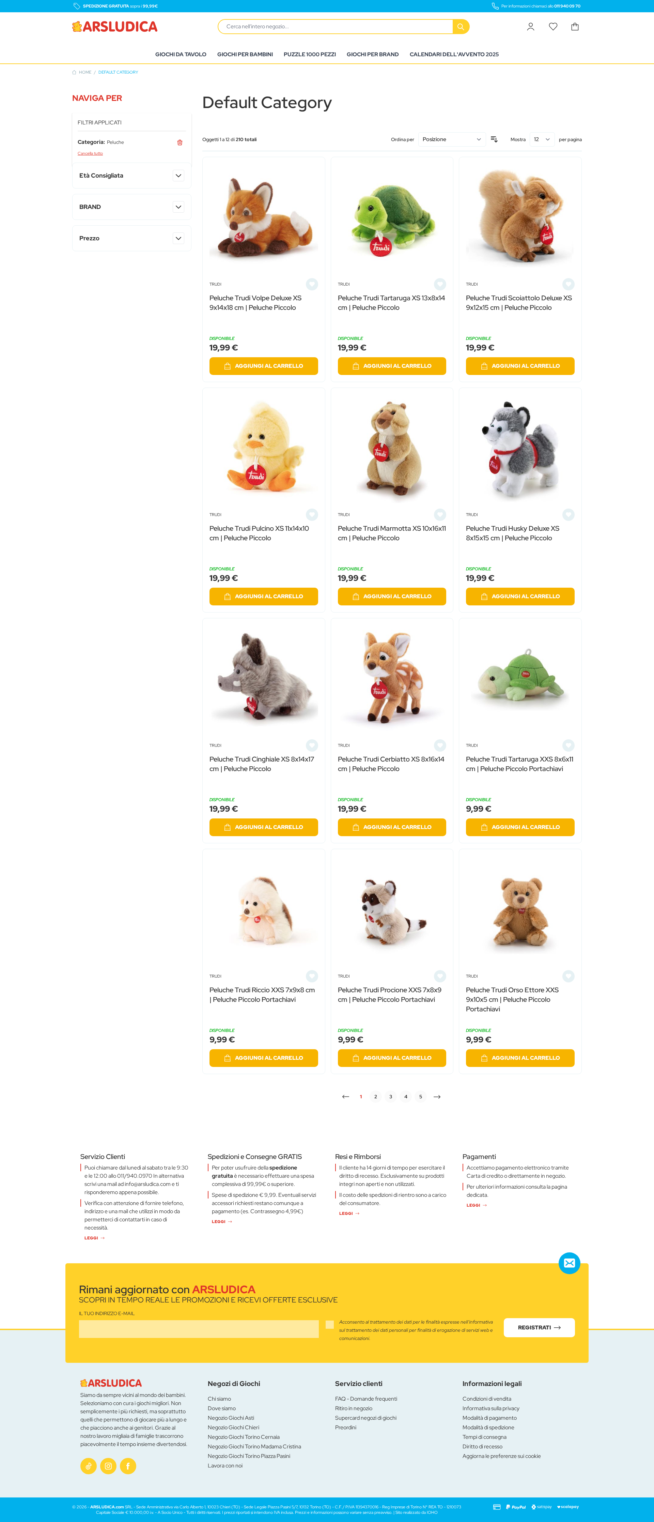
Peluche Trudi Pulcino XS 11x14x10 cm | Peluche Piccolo (259, 533)
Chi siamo (219, 1398)
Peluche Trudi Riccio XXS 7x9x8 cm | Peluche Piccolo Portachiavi (262, 994)
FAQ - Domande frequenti (366, 1398)
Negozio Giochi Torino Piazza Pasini (249, 1456)
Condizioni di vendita (487, 1398)
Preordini (345, 1427)
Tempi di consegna (485, 1437)
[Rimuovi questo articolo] (180, 142)
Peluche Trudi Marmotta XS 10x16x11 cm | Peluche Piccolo (392, 533)
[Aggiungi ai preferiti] (312, 284)
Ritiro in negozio (353, 1408)
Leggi (91, 1238)
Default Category (118, 72)
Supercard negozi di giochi (365, 1417)
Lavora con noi (225, 1465)
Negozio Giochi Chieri (233, 1427)
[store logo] (114, 26)
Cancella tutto (90, 153)
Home (85, 72)
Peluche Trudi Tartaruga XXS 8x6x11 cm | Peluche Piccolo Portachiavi (519, 764)
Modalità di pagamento (490, 1417)
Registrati (534, 1327)
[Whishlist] (553, 26)
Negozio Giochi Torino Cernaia (244, 1437)
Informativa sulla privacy (491, 1408)
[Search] (461, 26)
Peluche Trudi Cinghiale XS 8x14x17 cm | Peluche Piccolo (261, 764)
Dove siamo (222, 1408)
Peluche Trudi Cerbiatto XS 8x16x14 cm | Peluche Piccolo (391, 764)
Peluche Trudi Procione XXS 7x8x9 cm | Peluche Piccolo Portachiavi (389, 994)
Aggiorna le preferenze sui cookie (502, 1456)
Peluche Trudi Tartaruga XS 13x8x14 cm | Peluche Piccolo (391, 302)
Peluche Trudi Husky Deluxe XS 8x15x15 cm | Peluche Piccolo (512, 533)
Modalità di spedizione (488, 1427)
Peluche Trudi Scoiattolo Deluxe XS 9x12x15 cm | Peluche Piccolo (519, 302)
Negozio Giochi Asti (231, 1417)
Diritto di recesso (482, 1446)
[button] (131, 98)
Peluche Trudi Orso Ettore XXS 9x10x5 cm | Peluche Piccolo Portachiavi (512, 999)
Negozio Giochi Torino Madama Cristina (254, 1446)
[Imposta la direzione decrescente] (494, 139)
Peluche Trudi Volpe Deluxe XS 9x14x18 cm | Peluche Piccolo (255, 302)
